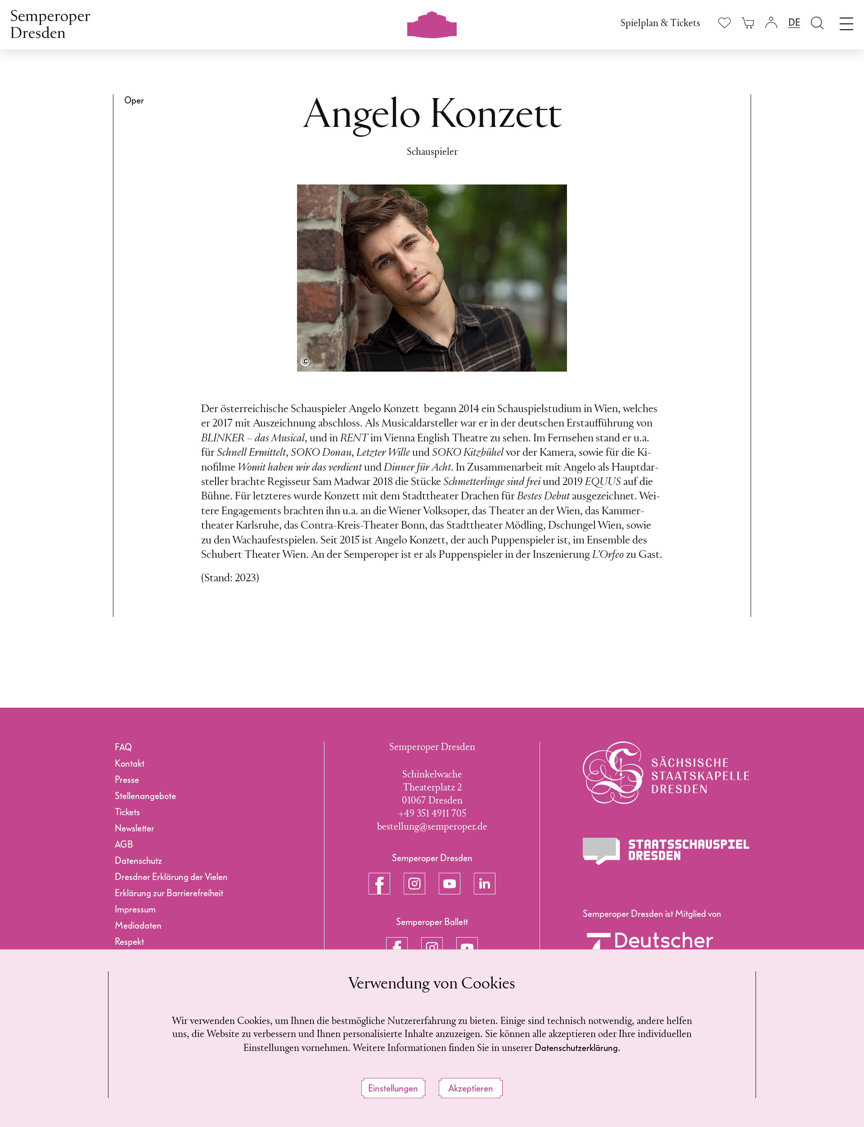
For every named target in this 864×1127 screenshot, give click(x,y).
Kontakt (129, 763)
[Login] (771, 23)
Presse (127, 780)
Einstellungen (393, 1088)
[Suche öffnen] (817, 23)
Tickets (127, 812)
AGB (124, 844)
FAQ (123, 747)
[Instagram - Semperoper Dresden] (414, 883)
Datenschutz (138, 861)
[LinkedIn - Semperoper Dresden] (484, 883)
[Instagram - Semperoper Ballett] (432, 948)
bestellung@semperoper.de (432, 827)
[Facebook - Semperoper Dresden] (379, 883)
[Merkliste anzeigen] (724, 23)
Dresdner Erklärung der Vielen (171, 877)
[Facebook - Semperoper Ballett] (397, 948)
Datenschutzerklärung (576, 1048)
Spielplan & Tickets (660, 23)
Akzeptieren (470, 1088)
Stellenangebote (145, 796)
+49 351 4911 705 (432, 814)
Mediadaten (138, 925)
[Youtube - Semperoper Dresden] (449, 883)
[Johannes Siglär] (305, 361)
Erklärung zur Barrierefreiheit (169, 893)
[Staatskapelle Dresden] (666, 772)
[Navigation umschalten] (846, 21)
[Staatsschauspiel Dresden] (666, 851)
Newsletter (134, 828)
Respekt (129, 942)
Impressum (135, 909)
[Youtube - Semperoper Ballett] (467, 948)
